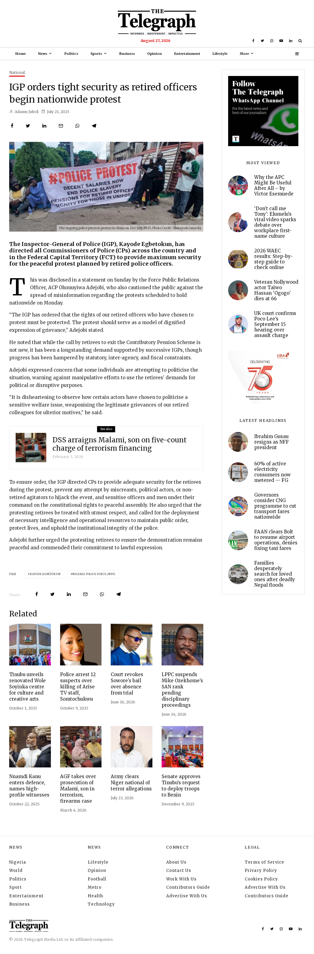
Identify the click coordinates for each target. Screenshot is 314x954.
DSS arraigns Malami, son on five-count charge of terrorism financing (119, 444)
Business (127, 53)
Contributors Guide (188, 887)
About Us (176, 862)
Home (20, 53)
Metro (94, 887)
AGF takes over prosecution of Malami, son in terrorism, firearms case (78, 789)
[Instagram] (271, 41)
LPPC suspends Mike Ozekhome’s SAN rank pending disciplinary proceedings (182, 690)
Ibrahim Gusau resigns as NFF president (271, 442)
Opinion (154, 53)
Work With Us (181, 879)
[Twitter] (262, 41)
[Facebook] (253, 41)
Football (97, 879)
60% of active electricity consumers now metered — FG (272, 472)
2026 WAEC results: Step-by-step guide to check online (273, 259)
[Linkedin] (290, 41)
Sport (15, 887)
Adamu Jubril (26, 111)
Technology (101, 904)
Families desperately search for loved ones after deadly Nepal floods (274, 574)
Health (95, 896)
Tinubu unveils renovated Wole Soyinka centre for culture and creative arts (27, 687)
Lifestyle (220, 53)
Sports (96, 53)
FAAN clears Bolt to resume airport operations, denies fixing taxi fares (275, 540)
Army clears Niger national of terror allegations (131, 783)
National (17, 72)
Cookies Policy (261, 879)
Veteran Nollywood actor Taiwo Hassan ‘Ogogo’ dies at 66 (276, 290)
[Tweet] (28, 125)
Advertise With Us (186, 896)
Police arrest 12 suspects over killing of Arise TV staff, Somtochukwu (78, 687)
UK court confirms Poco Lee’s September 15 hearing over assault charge (275, 324)
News (42, 53)
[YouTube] (281, 41)
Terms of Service (264, 862)
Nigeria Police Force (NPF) (94, 574)
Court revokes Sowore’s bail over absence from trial (127, 684)
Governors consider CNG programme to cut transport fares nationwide (275, 506)
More (244, 53)
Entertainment (187, 53)
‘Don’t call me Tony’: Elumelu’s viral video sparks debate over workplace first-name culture (275, 222)
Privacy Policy (261, 870)
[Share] (12, 125)
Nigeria (17, 862)
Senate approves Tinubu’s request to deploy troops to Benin (181, 786)
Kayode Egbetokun (45, 574)
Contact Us (178, 870)
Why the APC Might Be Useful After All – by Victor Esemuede (273, 186)
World (16, 870)
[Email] (61, 125)
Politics (71, 53)
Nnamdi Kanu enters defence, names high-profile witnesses (29, 786)
